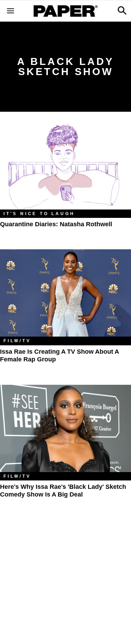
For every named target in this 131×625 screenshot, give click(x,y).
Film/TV (17, 340)
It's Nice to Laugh (39, 213)
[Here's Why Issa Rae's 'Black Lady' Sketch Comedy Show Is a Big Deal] (65, 428)
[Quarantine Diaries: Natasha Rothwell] (65, 165)
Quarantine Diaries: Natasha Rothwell (56, 224)
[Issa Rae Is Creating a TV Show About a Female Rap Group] (65, 293)
